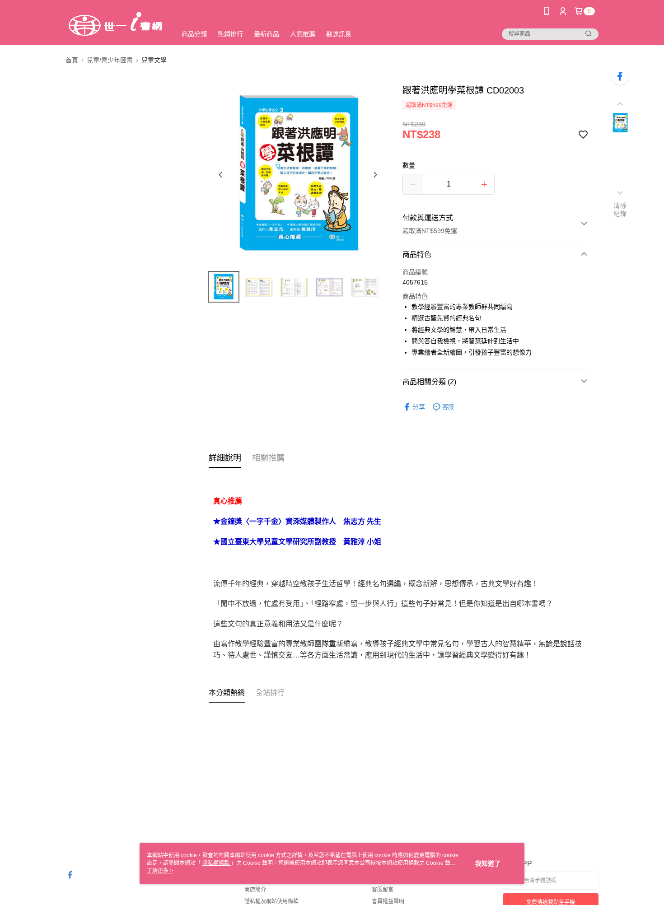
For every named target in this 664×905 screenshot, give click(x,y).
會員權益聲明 (388, 901)
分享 (418, 407)
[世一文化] (115, 23)
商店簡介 (255, 889)
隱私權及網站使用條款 (271, 901)
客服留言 (382, 889)
